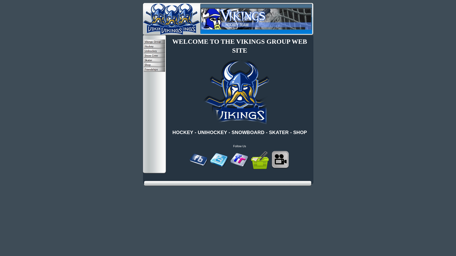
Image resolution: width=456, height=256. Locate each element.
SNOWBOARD (248, 132)
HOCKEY (182, 132)
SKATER (279, 132)
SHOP (300, 132)
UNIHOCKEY (212, 132)
